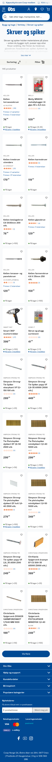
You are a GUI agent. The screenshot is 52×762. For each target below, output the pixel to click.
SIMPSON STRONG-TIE (11, 378)
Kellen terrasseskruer (11, 100)
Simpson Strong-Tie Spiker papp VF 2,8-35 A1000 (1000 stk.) (38, 386)
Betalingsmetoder (11, 719)
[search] (5, 16)
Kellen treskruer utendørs (11, 161)
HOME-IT (31, 327)
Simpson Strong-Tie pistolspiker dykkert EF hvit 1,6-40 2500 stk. (13, 502)
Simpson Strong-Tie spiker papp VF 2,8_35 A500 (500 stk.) (12, 561)
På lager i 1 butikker (12, 130)
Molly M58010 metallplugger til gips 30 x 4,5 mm (36, 102)
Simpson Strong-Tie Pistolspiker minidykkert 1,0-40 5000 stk (37, 442)
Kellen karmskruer (37, 159)
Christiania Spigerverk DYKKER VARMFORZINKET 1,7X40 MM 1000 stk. (13, 619)
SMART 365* (8, 327)
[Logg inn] (29, 9)
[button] (26, 654)
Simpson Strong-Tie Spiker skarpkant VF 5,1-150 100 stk (12, 386)
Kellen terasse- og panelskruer (12, 275)
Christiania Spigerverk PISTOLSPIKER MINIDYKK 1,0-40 (36, 617)
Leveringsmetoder (34, 719)
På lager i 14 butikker (38, 130)
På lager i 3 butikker (12, 352)
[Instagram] (31, 738)
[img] (13, 108)
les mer (24, 55)
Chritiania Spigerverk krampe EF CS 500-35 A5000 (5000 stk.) (38, 561)
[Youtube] (25, 738)
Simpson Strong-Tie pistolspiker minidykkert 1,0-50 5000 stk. (37, 502)
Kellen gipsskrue (36, 219)
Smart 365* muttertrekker (10, 332)
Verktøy (21, 25)
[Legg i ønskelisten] (21, 77)
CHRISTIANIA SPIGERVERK (38, 553)
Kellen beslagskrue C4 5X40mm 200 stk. (13, 222)
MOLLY (30, 95)
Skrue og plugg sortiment (36, 332)
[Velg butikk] (36, 9)
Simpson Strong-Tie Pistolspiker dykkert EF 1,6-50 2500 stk (12, 442)
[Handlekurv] (48, 9)
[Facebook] (19, 738)
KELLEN (6, 95)
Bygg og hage (8, 25)
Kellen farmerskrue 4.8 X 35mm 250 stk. (38, 276)
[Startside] (16, 9)
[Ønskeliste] (42, 9)
